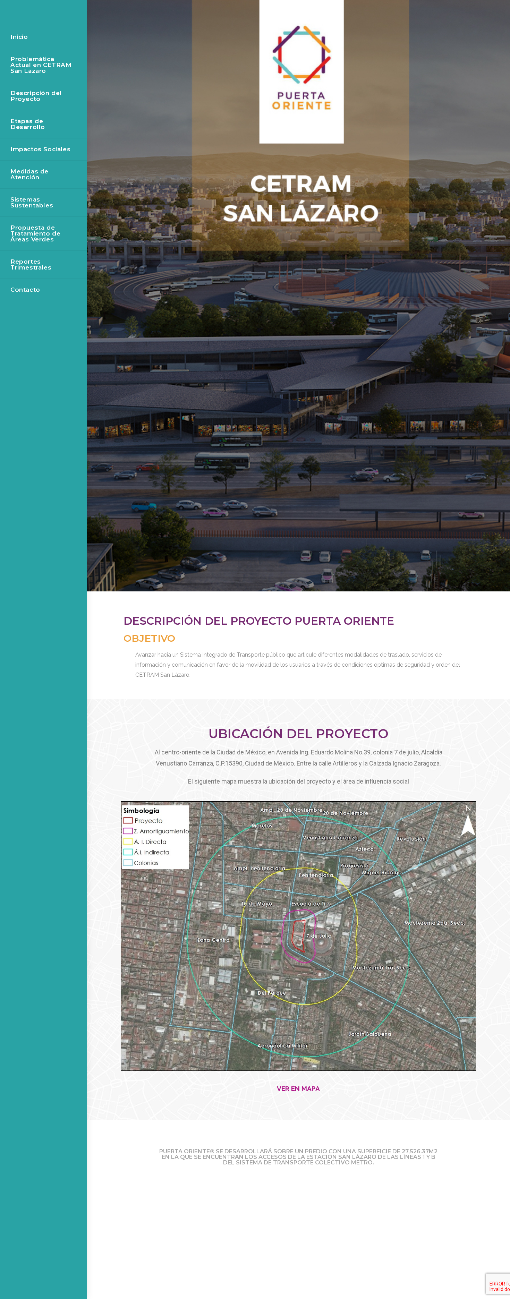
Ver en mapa (298, 1088)
